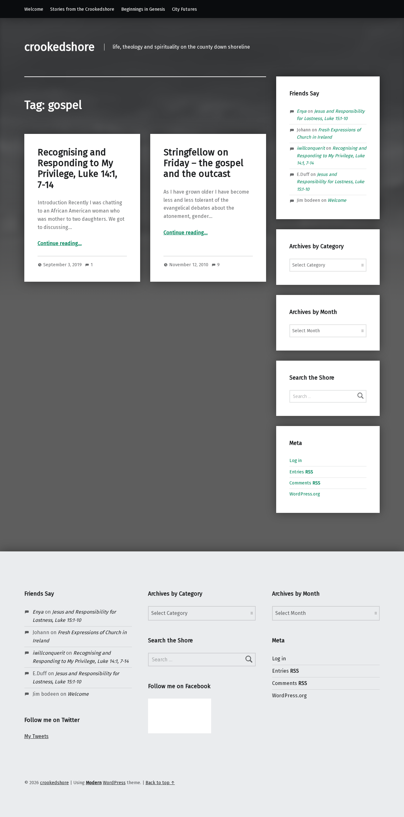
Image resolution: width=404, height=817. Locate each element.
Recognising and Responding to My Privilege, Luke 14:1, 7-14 (77, 168)
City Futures (184, 9)
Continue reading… (60, 243)
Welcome (33, 9)
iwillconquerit (311, 148)
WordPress (114, 782)
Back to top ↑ (160, 782)
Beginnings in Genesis (143, 9)
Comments (304, 483)
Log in (295, 460)
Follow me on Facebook (179, 686)
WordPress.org (304, 494)
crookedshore (59, 47)
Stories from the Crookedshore (82, 9)
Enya (301, 111)
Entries (301, 472)
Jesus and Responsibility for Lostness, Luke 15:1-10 (330, 181)
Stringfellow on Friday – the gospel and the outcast (203, 163)
